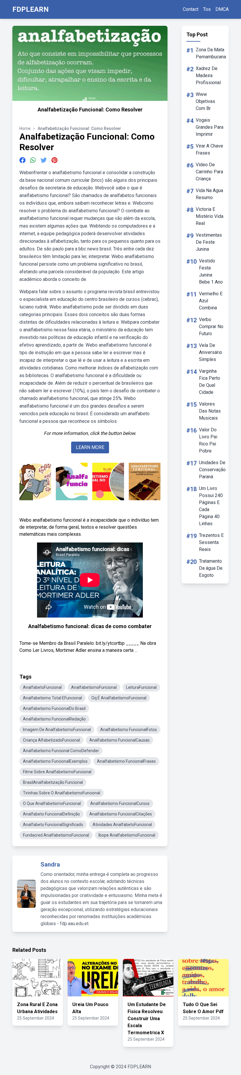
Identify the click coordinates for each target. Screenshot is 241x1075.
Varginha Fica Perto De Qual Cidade (209, 381)
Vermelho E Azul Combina (210, 301)
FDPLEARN (30, 9)
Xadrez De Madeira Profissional (208, 75)
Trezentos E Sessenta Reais (211, 542)
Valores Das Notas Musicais (210, 411)
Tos (207, 9)
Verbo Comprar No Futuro (211, 326)
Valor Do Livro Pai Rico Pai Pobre (208, 440)
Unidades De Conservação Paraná (212, 469)
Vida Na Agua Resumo (209, 194)
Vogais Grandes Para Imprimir (209, 127)
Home (25, 128)
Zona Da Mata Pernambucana (211, 53)
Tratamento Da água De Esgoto (210, 568)
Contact (190, 9)
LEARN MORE (90, 447)
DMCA (222, 9)
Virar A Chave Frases (209, 149)
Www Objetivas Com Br (205, 101)
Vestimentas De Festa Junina (209, 242)
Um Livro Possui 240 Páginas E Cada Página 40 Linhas (211, 506)
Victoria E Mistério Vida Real (209, 216)
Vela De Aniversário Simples (210, 352)
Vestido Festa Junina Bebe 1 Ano (211, 271)
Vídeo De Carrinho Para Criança (209, 172)
